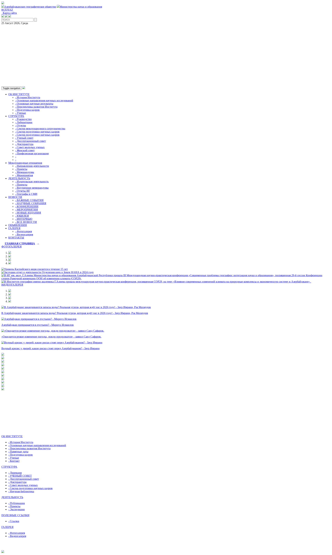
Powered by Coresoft (166, 548)
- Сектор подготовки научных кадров (37, 131)
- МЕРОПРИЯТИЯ (26, 209)
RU (3, 9)
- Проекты (21, 169)
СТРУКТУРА (16, 116)
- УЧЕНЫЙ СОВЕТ (20, 475)
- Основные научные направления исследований (37, 445)
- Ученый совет (24, 137)
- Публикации (16, 503)
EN (7, 9)
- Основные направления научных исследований (44, 100)
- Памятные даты (18, 451)
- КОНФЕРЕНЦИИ (26, 206)
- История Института (27, 97)
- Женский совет (25, 150)
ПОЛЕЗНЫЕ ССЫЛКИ (15, 515)
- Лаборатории (23, 122)
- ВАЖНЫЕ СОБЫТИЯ (29, 200)
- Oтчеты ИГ (22, 190)
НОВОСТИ (15, 197)
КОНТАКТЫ (16, 237)
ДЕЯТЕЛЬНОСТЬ (19, 178)
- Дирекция (15, 472)
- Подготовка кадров (27, 109)
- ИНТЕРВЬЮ (23, 218)
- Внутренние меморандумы (32, 187)
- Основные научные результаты (34, 103)
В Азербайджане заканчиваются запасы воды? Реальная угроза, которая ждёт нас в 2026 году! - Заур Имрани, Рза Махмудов (74, 313)
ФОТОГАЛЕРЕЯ (11, 246)
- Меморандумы (24, 172)
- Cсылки (13, 521)
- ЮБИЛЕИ (22, 215)
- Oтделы (20, 125)
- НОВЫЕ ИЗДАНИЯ (28, 212)
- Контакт (14, 460)
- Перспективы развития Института (36, 106)
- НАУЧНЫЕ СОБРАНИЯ (30, 203)
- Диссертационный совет (30, 141)
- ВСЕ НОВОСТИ (26, 222)
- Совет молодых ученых (30, 147)
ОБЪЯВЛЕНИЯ (17, 225)
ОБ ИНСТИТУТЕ (19, 94)
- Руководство (23, 119)
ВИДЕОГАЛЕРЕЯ (12, 284)
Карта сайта (9, 12)
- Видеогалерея (24, 234)
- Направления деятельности (32, 165)
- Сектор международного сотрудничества (40, 128)
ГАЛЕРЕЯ (14, 228)
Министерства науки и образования (81, 6)
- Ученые (20, 112)
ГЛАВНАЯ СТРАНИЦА (20, 243)
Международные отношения (25, 162)
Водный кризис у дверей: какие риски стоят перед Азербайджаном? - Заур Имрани (50, 348)
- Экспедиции (16, 509)
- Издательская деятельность (32, 181)
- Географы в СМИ (26, 194)
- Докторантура (24, 144)
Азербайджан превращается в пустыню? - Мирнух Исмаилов (37, 324)
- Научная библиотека (21, 491)
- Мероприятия (24, 175)
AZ (11, 9)
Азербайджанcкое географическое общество (30, 6)
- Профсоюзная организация (32, 153)
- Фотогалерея (23, 231)
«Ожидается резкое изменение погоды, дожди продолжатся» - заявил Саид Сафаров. (51, 336)
